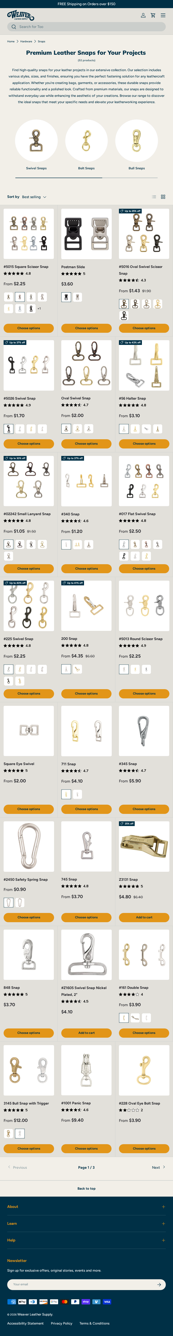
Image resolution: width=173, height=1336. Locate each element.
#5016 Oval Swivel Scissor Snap (140, 270)
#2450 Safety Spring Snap (26, 879)
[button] (153, 15)
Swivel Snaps (36, 168)
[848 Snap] (29, 955)
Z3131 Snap (128, 879)
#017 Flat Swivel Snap (137, 514)
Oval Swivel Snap (76, 398)
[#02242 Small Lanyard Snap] (29, 481)
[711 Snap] (86, 731)
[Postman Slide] (86, 234)
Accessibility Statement (25, 1323)
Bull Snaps (137, 168)
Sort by (13, 197)
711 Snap (68, 764)
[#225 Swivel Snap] (29, 606)
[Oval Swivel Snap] (86, 365)
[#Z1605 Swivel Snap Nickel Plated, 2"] (86, 955)
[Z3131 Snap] (144, 846)
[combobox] (86, 26)
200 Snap (69, 638)
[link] (33, 1167)
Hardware (26, 41)
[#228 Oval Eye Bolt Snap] (144, 1070)
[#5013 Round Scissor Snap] (144, 606)
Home (11, 41)
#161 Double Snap (133, 987)
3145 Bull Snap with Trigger (26, 1103)
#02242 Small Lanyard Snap (27, 514)
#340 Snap (70, 514)
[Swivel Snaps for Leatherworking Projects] (36, 141)
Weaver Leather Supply (34, 1314)
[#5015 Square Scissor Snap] (29, 234)
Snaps (41, 41)
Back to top (86, 1189)
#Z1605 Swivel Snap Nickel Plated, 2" (84, 991)
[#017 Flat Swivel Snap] (144, 481)
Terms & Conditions (94, 1323)
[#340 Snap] (86, 481)
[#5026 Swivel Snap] (29, 365)
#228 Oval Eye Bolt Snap (139, 1103)
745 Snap (69, 879)
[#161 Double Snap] (144, 955)
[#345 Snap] (144, 731)
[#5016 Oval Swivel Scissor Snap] (144, 234)
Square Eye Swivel (19, 764)
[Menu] (163, 15)
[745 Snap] (86, 846)
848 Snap (12, 987)
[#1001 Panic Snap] (86, 1070)
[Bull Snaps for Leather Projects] (136, 141)
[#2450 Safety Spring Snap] (29, 846)
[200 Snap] (86, 606)
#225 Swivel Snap (18, 639)
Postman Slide (73, 267)
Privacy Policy (61, 1323)
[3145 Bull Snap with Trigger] (29, 1070)
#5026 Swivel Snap (20, 398)
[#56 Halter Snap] (144, 365)
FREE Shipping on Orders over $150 (86, 4)
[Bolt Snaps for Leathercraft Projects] (86, 141)
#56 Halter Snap (132, 398)
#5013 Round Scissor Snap (141, 639)
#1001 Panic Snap (76, 1103)
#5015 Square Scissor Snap (26, 267)
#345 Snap (128, 764)
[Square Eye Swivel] (29, 731)
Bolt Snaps (86, 168)
